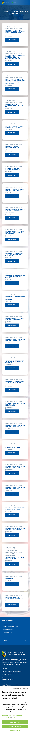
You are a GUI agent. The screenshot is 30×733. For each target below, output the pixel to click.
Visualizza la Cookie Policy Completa (12, 715)
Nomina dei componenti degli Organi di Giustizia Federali (14, 558)
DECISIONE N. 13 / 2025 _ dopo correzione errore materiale (13, 169)
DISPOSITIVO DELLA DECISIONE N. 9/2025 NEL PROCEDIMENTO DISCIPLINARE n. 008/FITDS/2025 (14, 361)
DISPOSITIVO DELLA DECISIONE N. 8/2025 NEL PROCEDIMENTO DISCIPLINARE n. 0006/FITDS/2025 (14, 383)
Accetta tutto (15, 722)
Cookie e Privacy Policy (7, 677)
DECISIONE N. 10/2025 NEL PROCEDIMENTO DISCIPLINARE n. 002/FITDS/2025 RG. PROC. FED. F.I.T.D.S (15, 211)
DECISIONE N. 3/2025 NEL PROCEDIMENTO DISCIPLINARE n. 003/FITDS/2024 (15, 488)
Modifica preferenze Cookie (8, 679)
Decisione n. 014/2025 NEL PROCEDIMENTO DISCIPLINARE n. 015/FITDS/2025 (13, 148)
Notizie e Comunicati (10, 27)
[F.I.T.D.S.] (9, 2)
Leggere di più (11, 39)
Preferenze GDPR (15, 730)
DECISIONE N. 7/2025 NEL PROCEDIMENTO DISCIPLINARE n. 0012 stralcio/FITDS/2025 (15, 404)
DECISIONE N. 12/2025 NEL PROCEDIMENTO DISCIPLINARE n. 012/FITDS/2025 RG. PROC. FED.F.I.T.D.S (15, 233)
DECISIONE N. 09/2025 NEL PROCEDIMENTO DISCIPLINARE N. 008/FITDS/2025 (15, 319)
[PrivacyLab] (11, 718)
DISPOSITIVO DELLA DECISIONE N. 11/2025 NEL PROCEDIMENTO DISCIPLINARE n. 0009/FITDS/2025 (15, 276)
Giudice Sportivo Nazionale (11, 550)
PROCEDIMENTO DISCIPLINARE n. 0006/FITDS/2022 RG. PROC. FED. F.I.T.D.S (14, 598)
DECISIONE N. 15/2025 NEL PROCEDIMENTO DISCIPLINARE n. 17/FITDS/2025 (15, 126)
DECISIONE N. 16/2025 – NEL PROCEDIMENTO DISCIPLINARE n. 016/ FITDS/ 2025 (14, 105)
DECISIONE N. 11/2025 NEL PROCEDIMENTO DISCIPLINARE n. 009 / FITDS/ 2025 (15, 190)
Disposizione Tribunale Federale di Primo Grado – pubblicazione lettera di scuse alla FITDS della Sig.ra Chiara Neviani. (15, 32)
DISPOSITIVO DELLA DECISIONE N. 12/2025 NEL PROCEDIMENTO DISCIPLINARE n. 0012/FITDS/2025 (15, 254)
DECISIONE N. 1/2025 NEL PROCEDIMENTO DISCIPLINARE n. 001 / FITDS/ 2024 (15, 529)
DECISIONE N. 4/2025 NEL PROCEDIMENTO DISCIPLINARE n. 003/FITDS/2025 (15, 467)
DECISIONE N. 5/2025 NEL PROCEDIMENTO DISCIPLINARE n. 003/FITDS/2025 (15, 446)
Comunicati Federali (10, 548)
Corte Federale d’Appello (11, 553)
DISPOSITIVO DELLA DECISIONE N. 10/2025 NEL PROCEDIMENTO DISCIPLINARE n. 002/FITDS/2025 (15, 298)
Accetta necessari (15, 726)
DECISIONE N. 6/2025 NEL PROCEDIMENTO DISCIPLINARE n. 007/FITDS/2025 (15, 426)
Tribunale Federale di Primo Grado (13, 28)
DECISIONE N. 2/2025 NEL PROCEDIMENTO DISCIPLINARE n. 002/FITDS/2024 (15, 508)
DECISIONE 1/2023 (9, 578)
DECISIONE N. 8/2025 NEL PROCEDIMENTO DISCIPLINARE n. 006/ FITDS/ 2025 (15, 340)
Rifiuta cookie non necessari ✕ (20, 688)
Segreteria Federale (10, 555)
